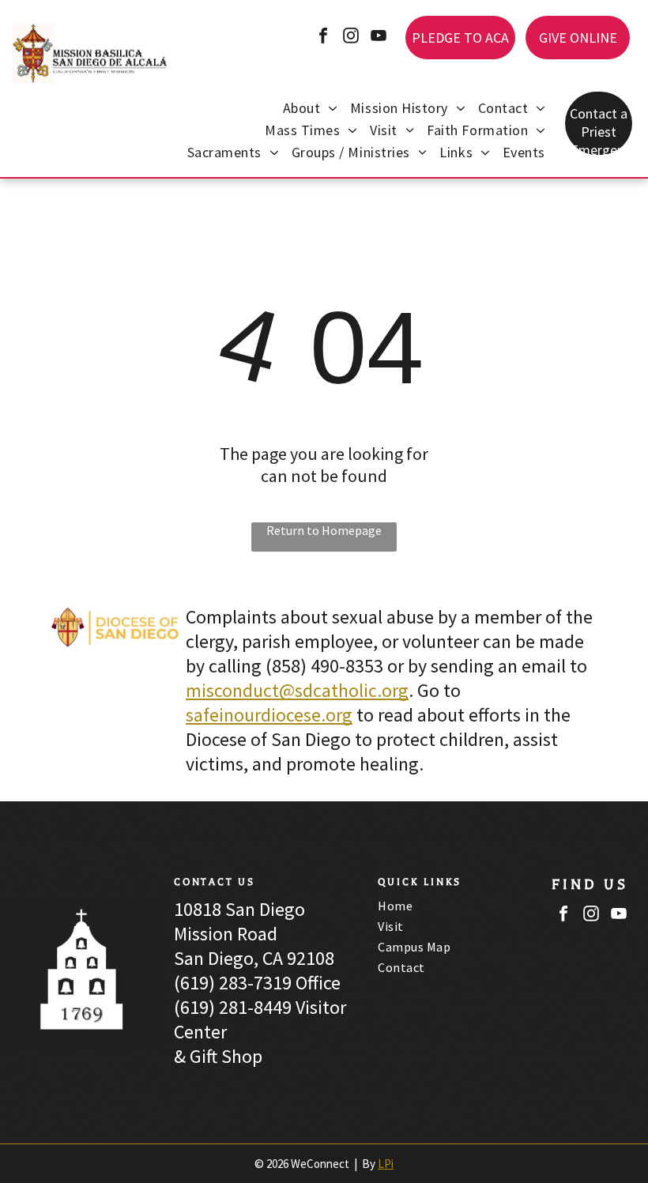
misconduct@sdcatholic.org (297, 690)
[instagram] (351, 37)
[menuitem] (310, 110)
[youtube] (378, 37)
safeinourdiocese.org (269, 715)
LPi (386, 1163)
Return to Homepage (324, 530)
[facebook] (323, 37)
